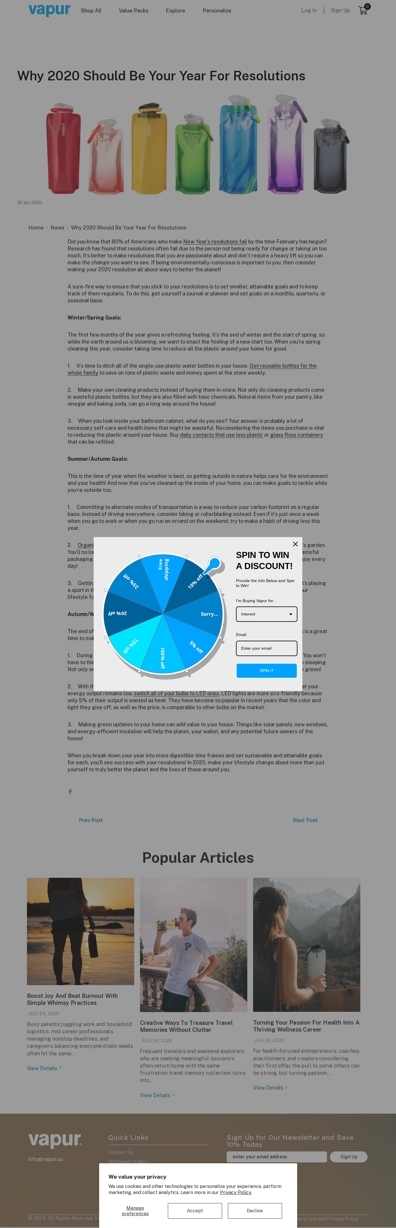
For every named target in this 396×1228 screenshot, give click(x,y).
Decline (255, 1210)
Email (241, 634)
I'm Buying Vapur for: (255, 600)
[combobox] (266, 614)
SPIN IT (267, 670)
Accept (195, 1210)
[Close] (295, 544)
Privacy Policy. (236, 1192)
